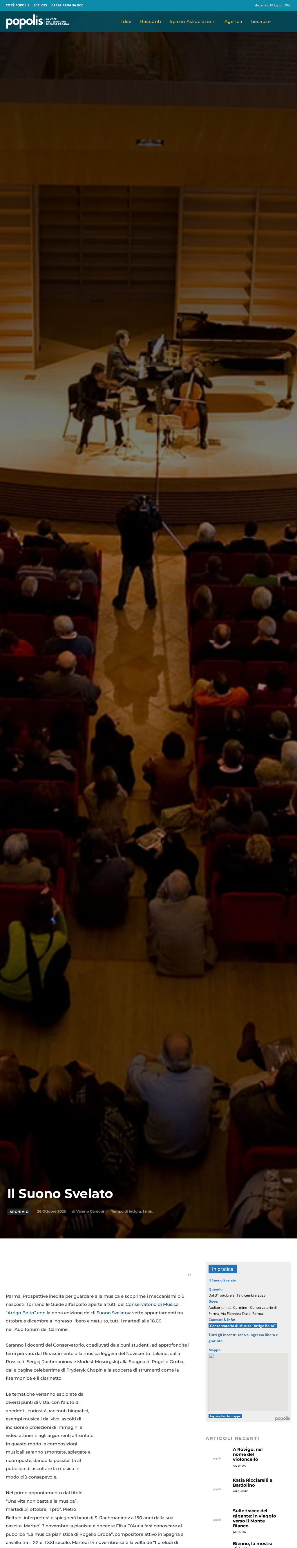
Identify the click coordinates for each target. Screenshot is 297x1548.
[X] (64, 1278)
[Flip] (118, 1278)
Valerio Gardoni (90, 1211)
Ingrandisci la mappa (225, 1416)
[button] (285, 22)
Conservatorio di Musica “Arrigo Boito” (243, 1325)
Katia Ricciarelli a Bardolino (252, 1482)
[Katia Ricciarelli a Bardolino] (217, 1489)
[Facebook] (237, 5)
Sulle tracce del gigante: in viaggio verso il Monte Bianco (254, 1518)
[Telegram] (104, 1278)
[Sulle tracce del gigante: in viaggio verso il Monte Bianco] (217, 1520)
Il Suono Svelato (110, 1312)
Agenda (239, 1465)
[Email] (91, 1278)
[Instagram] (248, 5)
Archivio (19, 1212)
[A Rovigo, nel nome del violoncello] (217, 1458)
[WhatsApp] (78, 1278)
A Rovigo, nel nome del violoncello (248, 1454)
